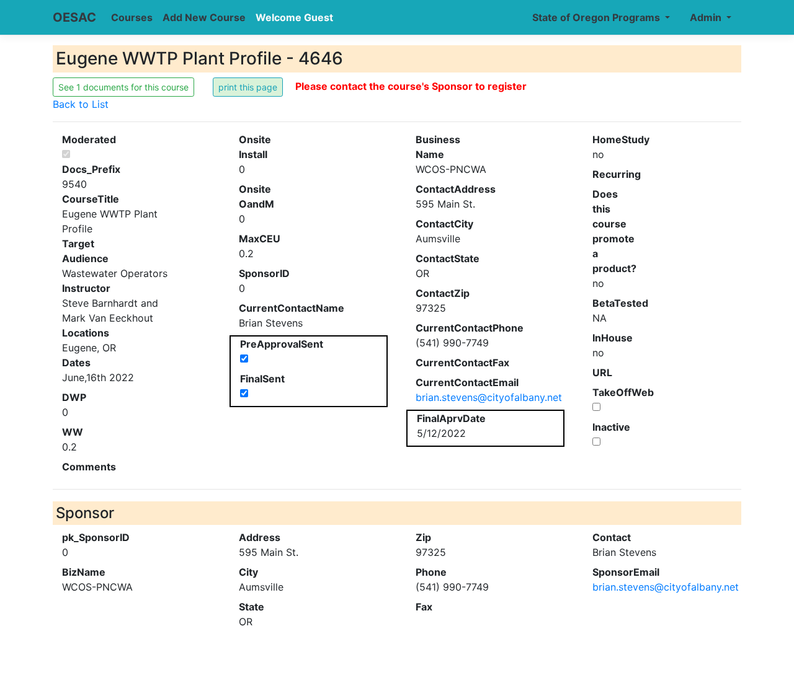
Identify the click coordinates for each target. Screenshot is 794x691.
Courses (132, 17)
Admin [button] (707, 17)
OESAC (74, 17)
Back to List (81, 104)
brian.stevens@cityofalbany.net (489, 397)
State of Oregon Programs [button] (597, 17)
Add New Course (204, 17)
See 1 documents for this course (123, 87)
